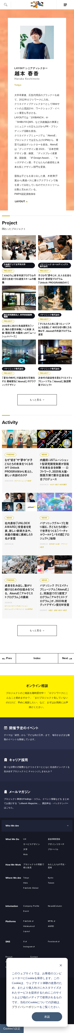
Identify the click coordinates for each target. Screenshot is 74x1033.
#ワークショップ (20, 481)
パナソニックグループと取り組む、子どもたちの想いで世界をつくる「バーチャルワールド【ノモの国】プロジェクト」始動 (54, 524)
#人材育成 (28, 609)
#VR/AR (52, 544)
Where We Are (13, 877)
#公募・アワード (61, 544)
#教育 (29, 481)
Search (5, 5)
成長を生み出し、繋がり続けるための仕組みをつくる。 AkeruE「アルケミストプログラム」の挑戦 (19, 587)
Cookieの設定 (11, 1028)
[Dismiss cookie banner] (60, 965)
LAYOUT (20, 201)
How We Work (13, 864)
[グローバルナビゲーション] (65, 4)
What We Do (12, 839)
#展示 (57, 485)
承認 (47, 1016)
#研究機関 (63, 485)
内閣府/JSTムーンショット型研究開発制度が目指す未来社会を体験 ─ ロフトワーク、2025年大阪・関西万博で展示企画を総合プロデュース (54, 461)
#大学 (52, 485)
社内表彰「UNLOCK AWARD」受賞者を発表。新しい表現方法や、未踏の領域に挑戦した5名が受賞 (19, 524)
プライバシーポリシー (25, 1006)
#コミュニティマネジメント (14, 609)
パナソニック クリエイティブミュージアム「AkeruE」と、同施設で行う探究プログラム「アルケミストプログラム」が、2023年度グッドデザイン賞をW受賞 (54, 587)
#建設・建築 (53, 610)
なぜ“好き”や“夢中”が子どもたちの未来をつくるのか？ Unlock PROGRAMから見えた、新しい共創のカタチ (19, 461)
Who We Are (12, 825)
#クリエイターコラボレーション (16, 606)
